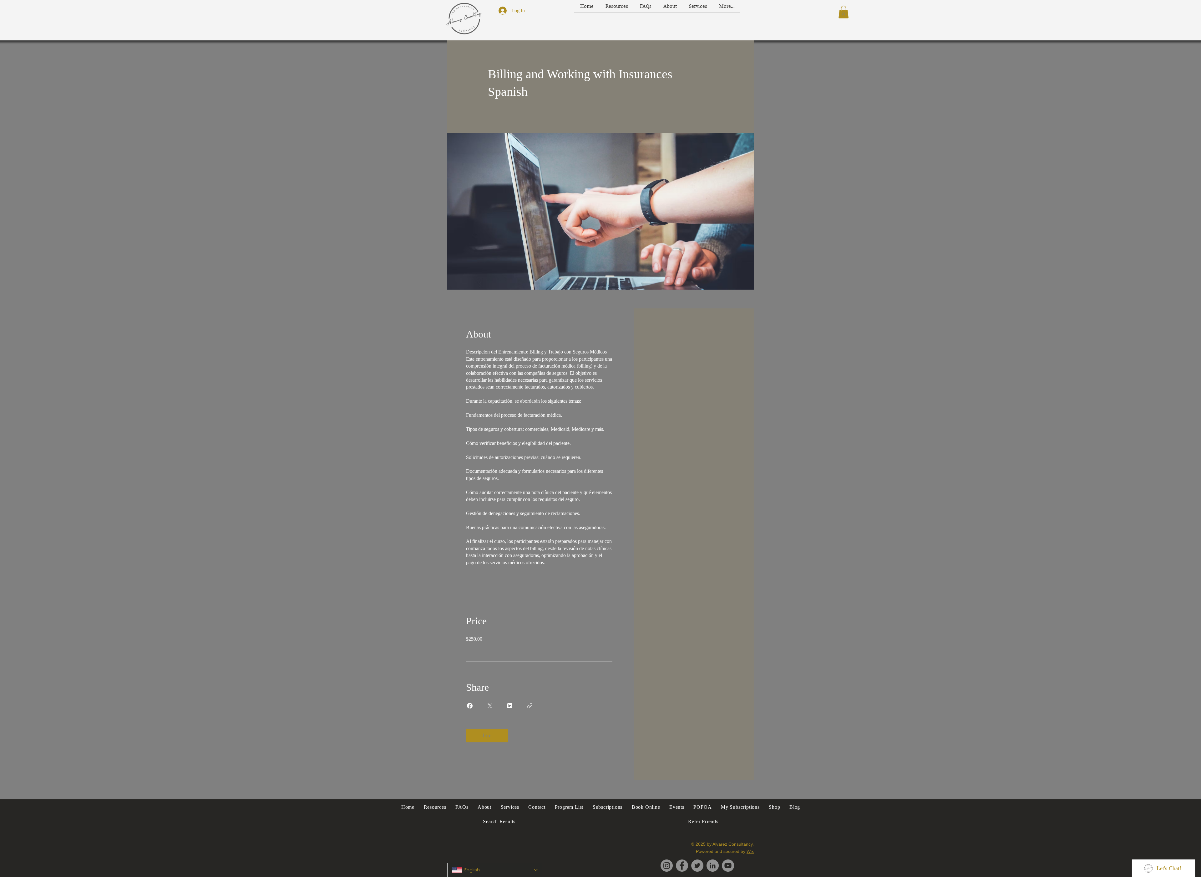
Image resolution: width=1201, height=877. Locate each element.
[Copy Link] (530, 705)
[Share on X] (490, 705)
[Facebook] (682, 865)
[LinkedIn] (713, 865)
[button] (843, 12)
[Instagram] (667, 865)
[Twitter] (697, 865)
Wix (750, 851)
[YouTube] (728, 865)
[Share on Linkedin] (510, 705)
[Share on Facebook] (470, 705)
